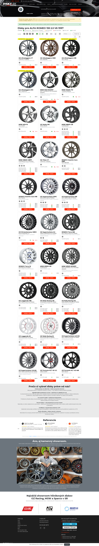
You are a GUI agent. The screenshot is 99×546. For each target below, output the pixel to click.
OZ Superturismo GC (47, 232)
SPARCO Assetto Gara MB (28, 196)
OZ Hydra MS (45, 124)
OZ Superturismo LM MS (27, 370)
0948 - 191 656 (72, 537)
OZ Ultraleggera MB (69, 58)
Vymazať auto (75, 12)
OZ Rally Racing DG (69, 301)
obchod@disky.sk (7, 1)
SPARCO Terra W (25, 266)
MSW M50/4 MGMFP (69, 266)
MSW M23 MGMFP (46, 90)
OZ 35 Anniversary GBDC (28, 232)
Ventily (19, 523)
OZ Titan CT (44, 160)
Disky (19, 520)
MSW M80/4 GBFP (25, 160)
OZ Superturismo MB (69, 196)
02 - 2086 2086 (73, 536)
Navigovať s (67, 527)
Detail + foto (28, 67)
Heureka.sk (35, 436)
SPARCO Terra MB (68, 232)
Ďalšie (76, 33)
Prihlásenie (93, 1)
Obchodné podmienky (43, 520)
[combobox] (79, 37)
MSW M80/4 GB (67, 124)
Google (30, 436)
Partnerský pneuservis (43, 522)
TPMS (19, 522)
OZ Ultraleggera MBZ (48, 58)
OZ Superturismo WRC (48, 196)
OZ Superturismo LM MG (71, 336)
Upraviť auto (75, 9)
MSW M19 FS (23, 124)
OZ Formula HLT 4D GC (48, 370)
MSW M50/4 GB (45, 266)
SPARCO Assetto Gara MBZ (69, 160)
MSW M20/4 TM (67, 90)
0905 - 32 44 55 (73, 530)
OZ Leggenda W (25, 336)
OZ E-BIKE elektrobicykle (23, 531)
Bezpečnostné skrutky (22, 525)
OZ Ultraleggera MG (26, 90)
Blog (19, 528)
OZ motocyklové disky (22, 530)
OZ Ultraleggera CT (26, 58)
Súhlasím (67, 544)
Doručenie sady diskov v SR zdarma (30, 1)
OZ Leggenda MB (25, 301)
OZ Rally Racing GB (47, 301)
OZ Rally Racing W (47, 336)
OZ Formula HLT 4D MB (70, 370)
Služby (19, 526)
